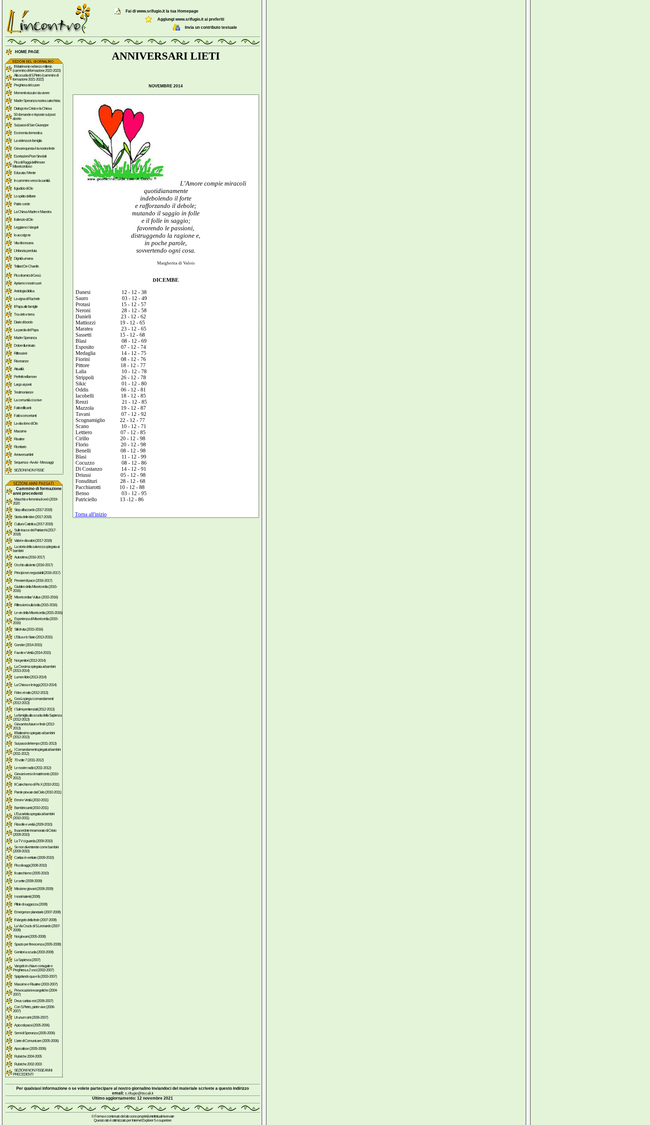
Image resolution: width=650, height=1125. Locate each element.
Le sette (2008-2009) (28, 881)
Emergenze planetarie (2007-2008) (37, 912)
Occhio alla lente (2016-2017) (33, 565)
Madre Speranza (25, 338)
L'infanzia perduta (25, 251)
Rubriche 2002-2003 (28, 1064)
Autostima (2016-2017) (29, 557)
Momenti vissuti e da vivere (31, 93)
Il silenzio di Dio (23, 219)
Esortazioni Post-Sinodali (30, 156)
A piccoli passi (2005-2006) (31, 1025)
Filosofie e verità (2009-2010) (33, 824)
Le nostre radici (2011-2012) (32, 768)
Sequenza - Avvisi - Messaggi (33, 462)
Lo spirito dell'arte (25, 196)
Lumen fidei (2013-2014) (30, 677)
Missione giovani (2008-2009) (33, 889)
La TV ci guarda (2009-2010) (33, 841)
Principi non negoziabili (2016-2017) (37, 573)
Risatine (19, 439)
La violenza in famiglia (28, 141)
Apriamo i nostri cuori (27, 283)
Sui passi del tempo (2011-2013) (35, 743)
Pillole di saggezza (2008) (30, 904)
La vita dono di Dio (26, 423)
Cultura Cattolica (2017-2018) (33, 524)
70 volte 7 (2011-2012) (29, 760)
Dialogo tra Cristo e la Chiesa (32, 108)
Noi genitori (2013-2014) (30, 660)
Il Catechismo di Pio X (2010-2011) (36, 784)
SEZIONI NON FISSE (29, 470)
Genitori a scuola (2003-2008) (33, 952)
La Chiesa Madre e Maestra (32, 212)
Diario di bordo (23, 322)
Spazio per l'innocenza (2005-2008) (37, 944)
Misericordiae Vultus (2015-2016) (36, 597)
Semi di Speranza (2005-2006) (34, 1033)
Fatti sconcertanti (25, 415)
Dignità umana (23, 258)
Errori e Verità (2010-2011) (31, 800)
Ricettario (20, 447)
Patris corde (22, 204)
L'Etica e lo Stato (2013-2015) (33, 637)
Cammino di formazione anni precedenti (37, 491)
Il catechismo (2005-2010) (31, 873)
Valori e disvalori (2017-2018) (33, 540)
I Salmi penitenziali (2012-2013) (34, 709)
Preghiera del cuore (27, 85)
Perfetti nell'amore (25, 377)
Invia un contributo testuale (211, 27)
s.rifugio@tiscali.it (139, 1093)
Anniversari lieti (23, 454)
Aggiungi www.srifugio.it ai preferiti (190, 19)
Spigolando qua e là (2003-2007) (35, 976)
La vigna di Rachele (27, 299)
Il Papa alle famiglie (26, 306)
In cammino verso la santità (32, 180)
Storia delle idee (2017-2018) (32, 517)
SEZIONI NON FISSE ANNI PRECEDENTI (32, 1072)
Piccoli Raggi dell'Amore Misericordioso (29, 164)
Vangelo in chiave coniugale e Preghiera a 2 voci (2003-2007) (33, 968)
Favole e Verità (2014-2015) (32, 653)
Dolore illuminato (24, 345)
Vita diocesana (23, 243)
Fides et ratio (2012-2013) (31, 693)
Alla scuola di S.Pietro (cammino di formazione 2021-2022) (35, 77)
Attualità (19, 369)
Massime (20, 431)
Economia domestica (28, 133)
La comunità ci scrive (28, 400)
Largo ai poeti (22, 384)
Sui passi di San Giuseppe (31, 125)
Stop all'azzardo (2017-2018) (33, 510)
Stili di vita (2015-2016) (28, 629)
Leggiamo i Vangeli (26, 227)
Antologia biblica (24, 291)
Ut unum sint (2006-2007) (31, 1017)
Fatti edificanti (22, 408)
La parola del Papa (26, 330)
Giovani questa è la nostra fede (34, 148)
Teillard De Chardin (26, 266)
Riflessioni (20, 353)
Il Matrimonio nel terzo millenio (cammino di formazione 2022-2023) (37, 68)
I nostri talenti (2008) (27, 896)
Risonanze (21, 361)
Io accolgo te (22, 235)
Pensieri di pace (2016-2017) (33, 580)
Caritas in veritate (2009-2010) (34, 857)
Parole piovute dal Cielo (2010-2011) (37, 792)
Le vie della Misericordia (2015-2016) (38, 613)
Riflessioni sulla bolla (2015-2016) (35, 605)
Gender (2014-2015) (28, 645)
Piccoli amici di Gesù (27, 275)
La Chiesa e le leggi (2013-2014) (35, 685)
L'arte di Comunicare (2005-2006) (36, 1041)
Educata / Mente (25, 173)
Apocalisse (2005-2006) (30, 1048)
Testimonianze (23, 392)
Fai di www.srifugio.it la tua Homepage (162, 11)
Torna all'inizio (91, 514)
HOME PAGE (27, 51)
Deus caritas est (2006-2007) (33, 1001)
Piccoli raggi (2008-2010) (30, 865)
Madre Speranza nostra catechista (37, 101)
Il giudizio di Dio (23, 188)
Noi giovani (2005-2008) (30, 936)
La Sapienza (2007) (27, 960)
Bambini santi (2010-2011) (31, 808)
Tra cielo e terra (24, 314)
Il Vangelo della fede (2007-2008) (35, 920)
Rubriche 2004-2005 (28, 1056)
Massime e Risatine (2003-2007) (36, 984)
